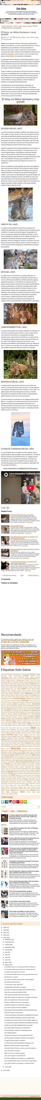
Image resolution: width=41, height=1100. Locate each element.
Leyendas (28, 743)
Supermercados (5, 781)
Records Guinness (25, 770)
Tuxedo (12, 788)
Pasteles (17, 760)
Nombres (3, 757)
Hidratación (24, 732)
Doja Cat (21, 710)
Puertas (3, 768)
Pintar (19, 763)
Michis (10, 752)
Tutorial (8, 788)
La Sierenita (37, 741)
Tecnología (4, 783)
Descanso (31, 705)
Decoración (14, 705)
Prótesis (17, 766)
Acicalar (37, 674)
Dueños (34, 710)
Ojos (18, 757)
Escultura (8, 717)
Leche (10, 743)
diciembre (8, 939)
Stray (17, 780)
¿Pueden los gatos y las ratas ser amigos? (17, 1005)
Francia (19, 722)
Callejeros (24, 688)
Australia (21, 682)
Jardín (2, 741)
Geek (8, 729)
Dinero (24, 708)
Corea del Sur (36, 700)
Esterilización (19, 718)
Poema (3, 765)
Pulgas (7, 768)
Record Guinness (15, 770)
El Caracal (10, 54)
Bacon (2, 683)
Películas (29, 760)
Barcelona (10, 683)
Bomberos (19, 685)
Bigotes (3, 685)
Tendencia (22, 783)
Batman (19, 683)
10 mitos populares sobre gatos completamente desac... (21, 1015)
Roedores (21, 773)
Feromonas (19, 720)
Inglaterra (9, 738)
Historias (10, 734)
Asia (11, 682)
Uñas (24, 788)
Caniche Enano (36, 690)
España (25, 717)
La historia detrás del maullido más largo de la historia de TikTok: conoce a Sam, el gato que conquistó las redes (23, 816)
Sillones (14, 778)
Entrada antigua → (33, 575)
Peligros (35, 760)
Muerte (17, 753)
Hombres (26, 734)
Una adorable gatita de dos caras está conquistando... (20, 1061)
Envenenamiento (13, 715)
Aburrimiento (24, 674)
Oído (15, 757)
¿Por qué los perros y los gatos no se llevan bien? (19, 1063)
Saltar (9, 775)
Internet (12, 739)
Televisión (10, 783)
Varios (3, 790)
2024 (5, 674)
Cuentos (3, 704)
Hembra (18, 732)
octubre (7, 944)
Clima (5, 696)
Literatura (7, 744)
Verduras (22, 790)
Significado (8, 778)
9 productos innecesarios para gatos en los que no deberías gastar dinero (23, 861)
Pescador (37, 761)
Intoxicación (17, 739)
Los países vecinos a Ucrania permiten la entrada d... (20, 967)
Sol (39, 778)
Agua (10, 677)
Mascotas (16, 748)
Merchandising (23, 750)
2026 (4, 927)
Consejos (25, 700)
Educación (12, 712)
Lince (20, 26)
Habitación (27, 731)
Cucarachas (33, 702)
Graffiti (33, 729)
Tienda (11, 785)
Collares (18, 696)
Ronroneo (27, 773)
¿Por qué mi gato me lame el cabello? (15, 1007)
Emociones (3, 713)
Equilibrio (20, 715)
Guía (22, 731)
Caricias (26, 691)
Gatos (33, 727)
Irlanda (31, 739)
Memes (11, 750)
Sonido (14, 780)
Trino (28, 787)
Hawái (38, 731)
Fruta (2, 723)
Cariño (31, 691)
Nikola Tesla (28, 755)
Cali (15, 688)
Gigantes (22, 729)
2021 (4, 1070)
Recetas (3, 770)
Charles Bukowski (10, 695)
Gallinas (24, 723)
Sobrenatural (25, 778)
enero (6, 1067)
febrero (7, 965)
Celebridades (29, 693)
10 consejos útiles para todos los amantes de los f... (20, 969)
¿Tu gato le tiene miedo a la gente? (14, 1040)
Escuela (3, 717)
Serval (35, 776)
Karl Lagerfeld (30, 741)
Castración (17, 693)
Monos (31, 752)
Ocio (13, 757)
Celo (35, 693)
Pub (33, 766)
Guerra (19, 731)
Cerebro (3, 695)
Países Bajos (8, 758)
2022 (4, 937)
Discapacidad (30, 708)
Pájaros (14, 758)
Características (16, 691)
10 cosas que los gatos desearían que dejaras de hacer (21, 1022)
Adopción (26, 675)
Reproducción (4, 773)
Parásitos (34, 758)
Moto (9, 753)
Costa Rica (13, 702)
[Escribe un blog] (4, 508)
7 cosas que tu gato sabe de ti (13, 984)
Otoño (38, 757)
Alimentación (5, 678)
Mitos (23, 752)
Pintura (24, 763)
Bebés (23, 683)
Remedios (37, 771)
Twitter (16, 788)
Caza (22, 693)
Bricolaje (3, 687)
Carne (34, 691)
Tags (12, 811)
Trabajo (21, 787)
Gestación (13, 729)
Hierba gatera (31, 732)
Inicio (22, 575)
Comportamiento (19, 698)
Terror (2, 785)
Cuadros (27, 702)
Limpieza (37, 743)
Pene (8, 761)
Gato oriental (12, 727)
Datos (2, 705)
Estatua (13, 718)
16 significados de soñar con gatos (15, 987)
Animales (9, 26)
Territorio (38, 783)
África (38, 675)
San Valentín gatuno (10, 1033)
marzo (7, 962)
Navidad (7, 755)
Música (33, 753)
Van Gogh (33, 788)
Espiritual (31, 717)
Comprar (28, 698)
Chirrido (21, 695)
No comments (7, 39)
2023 (2, 674)
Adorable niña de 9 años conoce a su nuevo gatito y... (20, 1048)
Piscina (29, 763)
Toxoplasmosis (14, 787)
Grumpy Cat (13, 731)
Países (2, 758)
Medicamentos (4, 750)
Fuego (5, 723)
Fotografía (9, 722)
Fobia (32, 720)
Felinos (15, 26)
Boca (11, 685)
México (34, 750)
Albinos (32, 677)
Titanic (31, 785)
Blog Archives (22, 811)
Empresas (9, 713)
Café (39, 687)
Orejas (28, 757)
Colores (32, 696)
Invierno (27, 739)
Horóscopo (4, 736)
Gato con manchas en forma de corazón (16, 1000)
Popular (5, 811)
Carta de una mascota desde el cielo (15, 992)
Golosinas (27, 729)
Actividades (4, 675)
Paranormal (28, 758)
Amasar (15, 678)
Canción (29, 690)
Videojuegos (14, 792)
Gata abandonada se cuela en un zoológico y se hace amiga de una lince (24, 537)
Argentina (4, 682)
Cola (13, 696)
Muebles (12, 753)
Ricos (15, 773)
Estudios (26, 718)
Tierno (15, 785)
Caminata (8, 690)
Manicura (30, 746)
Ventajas (13, 790)
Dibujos (9, 708)
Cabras (35, 687)
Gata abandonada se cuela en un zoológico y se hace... (21, 997)
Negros (12, 755)
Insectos (15, 738)
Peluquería (3, 761)
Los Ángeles (21, 744)
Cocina (10, 696)
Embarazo (37, 712)
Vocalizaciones (5, 793)
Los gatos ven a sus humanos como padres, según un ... (21, 1020)
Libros (32, 743)
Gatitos (29, 723)
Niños (34, 755)
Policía (8, 765)
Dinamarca (20, 708)
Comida (3, 698)
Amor (28, 678)
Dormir (26, 710)
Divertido (7, 710)
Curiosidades (36, 704)
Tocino (35, 785)
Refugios (16, 771)
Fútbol (20, 723)
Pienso (15, 763)
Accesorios (31, 674)
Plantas (38, 763)
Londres (16, 744)
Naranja (37, 753)
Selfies (28, 776)
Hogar (16, 734)
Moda (27, 752)
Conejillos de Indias (6, 700)
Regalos (21, 771)
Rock (18, 773)
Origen (32, 757)
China (17, 695)
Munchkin (27, 753)
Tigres (19, 785)
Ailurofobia (21, 677)
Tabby (23, 781)
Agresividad (4, 677)
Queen (14, 768)
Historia (3, 734)
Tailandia (29, 781)
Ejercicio (22, 712)
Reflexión (10, 771)
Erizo (24, 715)
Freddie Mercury (26, 722)
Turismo (38, 787)
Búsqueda (25, 687)
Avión (38, 682)
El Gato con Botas (29, 712)
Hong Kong (32, 734)
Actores (10, 675)
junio (6, 955)
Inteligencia (28, 738)
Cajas (11, 688)
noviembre (8, 942)
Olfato (22, 757)
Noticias (8, 757)
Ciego (30, 695)
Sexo (38, 776)
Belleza (27, 683)
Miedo (14, 752)
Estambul (8, 718)
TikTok (23, 785)
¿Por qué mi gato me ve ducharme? (15, 1055)
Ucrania (20, 788)
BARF (15, 683)
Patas (21, 760)
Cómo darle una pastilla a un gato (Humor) (22, 911)
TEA (39, 781)
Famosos (8, 720)
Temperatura (16, 783)
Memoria (16, 750)
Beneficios (33, 683)
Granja (7, 731)
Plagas (33, 763)
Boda (14, 685)
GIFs (18, 729)
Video (8, 792)
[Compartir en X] (6, 508)
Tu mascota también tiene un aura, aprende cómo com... (21, 974)
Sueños (30, 780)
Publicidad (37, 766)
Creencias (22, 702)
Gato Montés (30, 725)
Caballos (30, 687)
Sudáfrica (21, 780)
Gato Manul (23, 725)
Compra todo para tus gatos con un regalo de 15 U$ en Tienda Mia (17, 640)
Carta (38, 691)
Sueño (26, 780)
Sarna (33, 775)
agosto (7, 949)
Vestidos (27, 790)
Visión (38, 792)
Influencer (3, 738)
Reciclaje (8, 770)
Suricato (19, 781)
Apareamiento (21, 680)
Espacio (20, 717)
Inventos (23, 739)
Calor (29, 688)
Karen (24, 741)
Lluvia (11, 744)
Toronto (3, 787)
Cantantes (4, 691)
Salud (13, 775)
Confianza (18, 700)
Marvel (8, 748)
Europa (31, 718)
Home (3, 26)
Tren (25, 787)
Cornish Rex (4, 702)
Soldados (3, 780)
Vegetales (7, 790)
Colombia (22, 696)
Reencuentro (4, 771)
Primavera (37, 765)
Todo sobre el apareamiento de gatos (20, 891)
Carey (22, 691)
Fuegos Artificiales (12, 723)
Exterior (3, 720)
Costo (18, 702)
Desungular (12, 707)
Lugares (34, 744)
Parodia (3, 760)
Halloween (33, 731)
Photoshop (7, 763)
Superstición (13, 781)
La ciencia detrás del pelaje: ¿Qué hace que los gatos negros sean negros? (24, 562)
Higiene (38, 732)
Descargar (37, 705)
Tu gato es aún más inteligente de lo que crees (18, 1025)
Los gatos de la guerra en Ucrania (14, 972)
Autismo (26, 682)
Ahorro (15, 677)
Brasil (38, 685)
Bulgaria (20, 687)
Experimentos (36, 718)
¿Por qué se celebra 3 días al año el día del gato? (19, 979)
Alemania (37, 677)
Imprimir (33, 736)
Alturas (11, 678)
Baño (6, 683)
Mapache (3, 748)
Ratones (34, 768)
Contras (31, 700)
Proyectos (22, 766)
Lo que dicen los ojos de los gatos (19, 901)
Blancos (7, 685)
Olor (25, 757)
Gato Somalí (26, 727)
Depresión (25, 705)
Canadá (19, 690)
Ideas (18, 736)
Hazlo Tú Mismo (10, 732)
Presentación (31, 765)
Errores (32, 715)
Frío (39, 722)
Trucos (33, 787)
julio (6, 952)
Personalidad (24, 761)
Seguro (24, 776)
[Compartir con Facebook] (8, 508)
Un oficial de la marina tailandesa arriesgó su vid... (19, 1043)
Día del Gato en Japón (11, 977)
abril (6, 960)
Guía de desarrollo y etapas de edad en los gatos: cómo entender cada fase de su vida (24, 872)
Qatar (10, 768)
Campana (14, 690)
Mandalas (24, 746)
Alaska (27, 677)
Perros (18, 761)
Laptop (6, 743)
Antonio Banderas (11, 680)
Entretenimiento (5, 715)
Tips (27, 785)
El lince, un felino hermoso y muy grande (18, 33)
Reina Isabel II (26, 771)
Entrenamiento (36, 713)
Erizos (28, 715)
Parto (6, 760)
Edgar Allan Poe (5, 712)
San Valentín (24, 775)
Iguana (22, 736)
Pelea (25, 760)
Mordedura (4, 753)
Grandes (3, 731)
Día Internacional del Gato (12, 982)
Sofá (37, 778)
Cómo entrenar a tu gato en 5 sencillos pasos (18, 1030)
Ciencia (34, 695)
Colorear (27, 696)
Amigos (19, 678)
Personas (32, 761)
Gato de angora (16, 725)
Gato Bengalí (8, 725)
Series (31, 776)
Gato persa (19, 727)
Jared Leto (7, 741)
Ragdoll (18, 768)
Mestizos (30, 750)
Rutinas (6, 775)
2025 (4, 930)
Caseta (11, 693)
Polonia (12, 765)
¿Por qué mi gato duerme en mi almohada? (17, 1028)
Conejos (13, 700)
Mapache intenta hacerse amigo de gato (16, 1045)
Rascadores (24, 768)
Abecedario (18, 674)
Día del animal (19, 707)
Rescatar (10, 773)
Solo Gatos (21, 8)
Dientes (14, 708)
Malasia (14, 746)
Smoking (19, 778)
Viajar (38, 790)
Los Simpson (28, 744)
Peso (2, 763)
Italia (34, 739)
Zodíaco (11, 793)
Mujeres (22, 753)
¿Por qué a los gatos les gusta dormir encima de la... (20, 989)
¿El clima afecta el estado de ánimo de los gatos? (19, 1038)
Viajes (2, 792)
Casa (6, 693)
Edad (38, 710)
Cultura (15, 704)
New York (21, 755)
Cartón (2, 693)
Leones (18, 743)
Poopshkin (17, 765)
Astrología (15, 682)
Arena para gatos (35, 680)
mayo (6, 957)
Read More (30, 522)
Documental (16, 710)
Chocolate (26, 695)
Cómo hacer (9, 698)
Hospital (10, 736)
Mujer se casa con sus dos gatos (14, 1053)
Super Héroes (36, 780)
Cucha (38, 702)
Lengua (14, 743)
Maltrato (19, 746)
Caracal (9, 691)
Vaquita (38, 788)
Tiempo (6, 785)
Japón (38, 739)
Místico (19, 752)
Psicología (28, 766)
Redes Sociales (35, 770)
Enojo (29, 713)
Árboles (27, 680)
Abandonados (11, 674)
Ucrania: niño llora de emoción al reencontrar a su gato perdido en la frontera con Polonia (24, 838)
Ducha (29, 710)
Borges (24, 685)
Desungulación (4, 707)
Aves (35, 682)
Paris (38, 758)
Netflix (16, 755)
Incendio (38, 736)
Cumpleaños (21, 704)
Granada (38, 729)
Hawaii (3, 732)
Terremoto (32, 783)
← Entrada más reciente (9, 575)
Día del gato (26, 707)
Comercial (37, 696)
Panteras (22, 758)
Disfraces (37, 708)
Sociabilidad (32, 778)
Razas (25, 26)
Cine (2, 696)
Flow (29, 720)
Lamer (3, 743)
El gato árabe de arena (17, 526)
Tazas (34, 781)
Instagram (21, 738)
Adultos (33, 675)
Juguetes (20, 741)
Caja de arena (5, 688)
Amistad (24, 678)
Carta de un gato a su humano (13, 1012)
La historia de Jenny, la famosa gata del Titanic (18, 1035)
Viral (33, 792)
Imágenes (27, 736)
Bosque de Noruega (31, 685)
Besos (38, 683)
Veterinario (33, 790)
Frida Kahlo (35, 722)
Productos (11, 766)
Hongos (38, 734)
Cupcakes (28, 704)
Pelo (39, 760)
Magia (2, 746)
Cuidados (9, 704)
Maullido (37, 748)
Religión (33, 771)
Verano (18, 790)
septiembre (8, 947)
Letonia (22, 743)
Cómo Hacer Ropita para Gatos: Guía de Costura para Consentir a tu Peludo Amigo (23, 882)
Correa (9, 702)
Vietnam (29, 792)
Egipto (17, 712)
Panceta (18, 758)
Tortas (7, 787)
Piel (12, 763)
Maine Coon (8, 746)
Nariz (2, 755)
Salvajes (18, 775)
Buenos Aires (13, 687)
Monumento (37, 752)
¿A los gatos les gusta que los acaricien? (16, 995)
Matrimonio (31, 748)
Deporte (20, 705)
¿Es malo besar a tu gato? (12, 1050)
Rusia (35, 773)
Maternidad (25, 748)
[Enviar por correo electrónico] (2, 508)
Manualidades (36, 746)
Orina (35, 757)
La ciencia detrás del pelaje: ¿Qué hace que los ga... (20, 1017)
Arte (8, 682)
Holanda (21, 734)
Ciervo (38, 695)
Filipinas (25, 720)
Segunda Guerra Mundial (10, 776)
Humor (14, 736)
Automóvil (31, 682)
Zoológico (15, 793)
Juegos (15, 741)
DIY (12, 710)
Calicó (18, 688)
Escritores (37, 715)
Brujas (7, 687)
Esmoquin (14, 717)
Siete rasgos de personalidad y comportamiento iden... (21, 1010)
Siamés (3, 778)
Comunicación (36, 698)
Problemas (4, 766)
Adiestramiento (17, 675)
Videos (30, 26)
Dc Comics (7, 705)
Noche (38, 755)
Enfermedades (23, 713)
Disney (2, 710)
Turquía (3, 788)
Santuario (29, 775)
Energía (15, 713)
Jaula (11, 741)
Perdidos (12, 761)
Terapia (27, 783)
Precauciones (24, 765)
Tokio (38, 785)
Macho (38, 744)
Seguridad (20, 776)
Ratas (29, 768)
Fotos (14, 722)
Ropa (31, 773)
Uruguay (28, 788)
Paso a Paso (12, 760)
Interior (8, 739)
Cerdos (38, 693)
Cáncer (24, 690)
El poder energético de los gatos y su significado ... (19, 1058)
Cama (33, 688)
